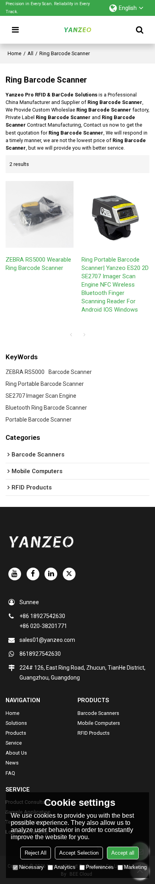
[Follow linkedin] (51, 574)
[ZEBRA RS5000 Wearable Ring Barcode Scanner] (40, 214)
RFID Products (94, 733)
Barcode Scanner (70, 372)
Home (14, 53)
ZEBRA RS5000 (25, 372)
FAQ (10, 773)
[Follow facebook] (33, 574)
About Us (16, 753)
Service (14, 743)
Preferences (100, 867)
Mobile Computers (99, 723)
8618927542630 (40, 654)
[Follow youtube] (14, 574)
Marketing (135, 867)
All (30, 53)
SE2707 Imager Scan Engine (41, 396)
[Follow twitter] (69, 574)
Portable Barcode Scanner (39, 419)
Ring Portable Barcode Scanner (45, 384)
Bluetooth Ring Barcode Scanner (46, 407)
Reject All (35, 853)
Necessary (31, 867)
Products (16, 733)
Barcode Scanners (98, 713)
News (12, 763)
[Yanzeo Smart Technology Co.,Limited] (77, 30)
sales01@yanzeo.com (47, 640)
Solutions (16, 723)
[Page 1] (71, 335)
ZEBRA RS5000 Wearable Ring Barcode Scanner (38, 264)
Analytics (65, 867)
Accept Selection (79, 853)
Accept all (122, 853)
